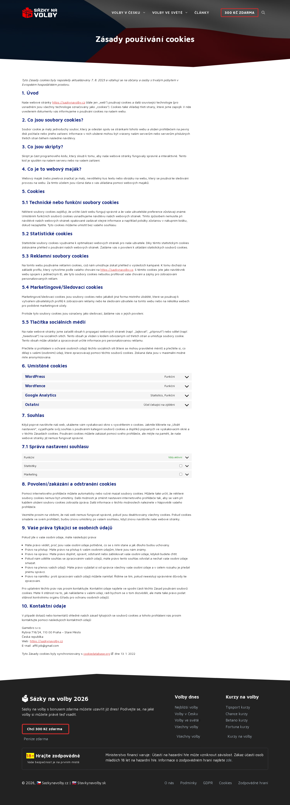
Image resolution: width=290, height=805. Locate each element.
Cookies (225, 783)
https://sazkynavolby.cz (68, 102)
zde (228, 760)
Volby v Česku (126, 12)
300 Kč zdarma (240, 12)
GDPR (208, 783)
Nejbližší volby (186, 707)
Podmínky (188, 783)
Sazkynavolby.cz (55, 783)
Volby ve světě (167, 12)
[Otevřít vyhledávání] (263, 12)
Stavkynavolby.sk (91, 783)
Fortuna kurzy (237, 727)
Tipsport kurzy (238, 707)
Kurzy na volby (240, 736)
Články (201, 12)
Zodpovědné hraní (253, 783)
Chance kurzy (237, 714)
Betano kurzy (237, 720)
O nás (169, 783)
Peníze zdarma (36, 739)
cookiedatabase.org (96, 653)
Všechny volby (186, 727)
